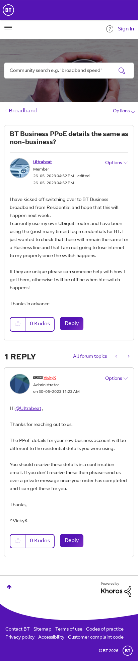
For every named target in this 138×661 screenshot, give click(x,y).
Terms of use (68, 629)
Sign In (126, 29)
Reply (72, 323)
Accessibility (51, 637)
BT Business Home (8, 10)
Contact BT (17, 629)
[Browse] (8, 28)
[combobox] (69, 71)
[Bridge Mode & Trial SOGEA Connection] (128, 356)
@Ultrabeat (28, 409)
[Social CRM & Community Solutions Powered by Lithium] (116, 589)
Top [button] (9, 587)
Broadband (23, 111)
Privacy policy (19, 637)
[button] (18, 324)
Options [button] (121, 111)
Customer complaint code (96, 637)
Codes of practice (105, 629)
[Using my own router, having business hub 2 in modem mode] (117, 356)
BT (128, 651)
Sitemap (42, 629)
